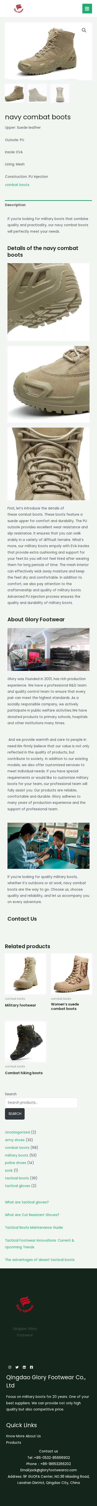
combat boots (17, 185)
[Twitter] (17, 1367)
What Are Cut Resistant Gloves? (32, 1215)
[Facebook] (31, 1367)
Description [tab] (15, 205)
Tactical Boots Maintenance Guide (34, 1227)
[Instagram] (9, 1367)
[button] (84, 30)
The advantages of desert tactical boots (40, 1259)
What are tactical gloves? (27, 1202)
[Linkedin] (24, 1367)
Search (11, 1094)
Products (13, 1442)
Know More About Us (23, 1436)
